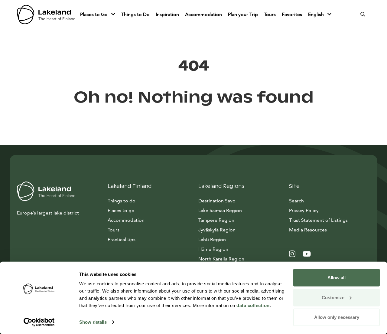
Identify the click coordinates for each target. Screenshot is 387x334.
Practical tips (121, 239)
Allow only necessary (336, 317)
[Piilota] (113, 14)
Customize (333, 297)
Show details (93, 322)
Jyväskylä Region (217, 230)
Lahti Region (212, 239)
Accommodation (203, 14)
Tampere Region (216, 220)
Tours (270, 14)
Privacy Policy (304, 210)
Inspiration (167, 14)
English (316, 14)
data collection (253, 305)
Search (296, 201)
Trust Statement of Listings (318, 220)
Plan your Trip (243, 14)
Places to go (121, 210)
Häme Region (213, 249)
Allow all (336, 277)
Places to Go (94, 14)
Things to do (121, 201)
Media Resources (329, 230)
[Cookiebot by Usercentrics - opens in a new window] (39, 322)
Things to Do (135, 14)
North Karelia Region (221, 259)
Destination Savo (217, 201)
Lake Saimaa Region (220, 210)
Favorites (292, 14)
